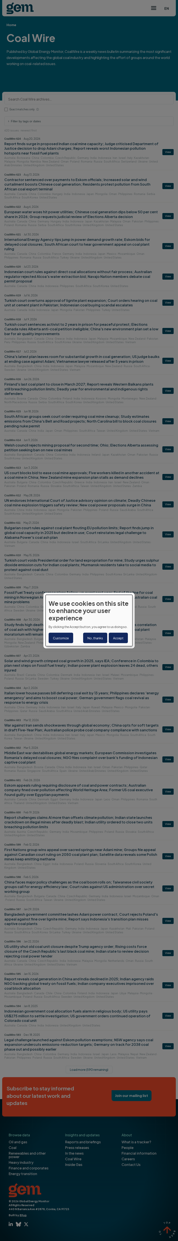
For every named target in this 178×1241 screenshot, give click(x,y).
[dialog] (89, 620)
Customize (61, 638)
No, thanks (95, 638)
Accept (118, 638)
